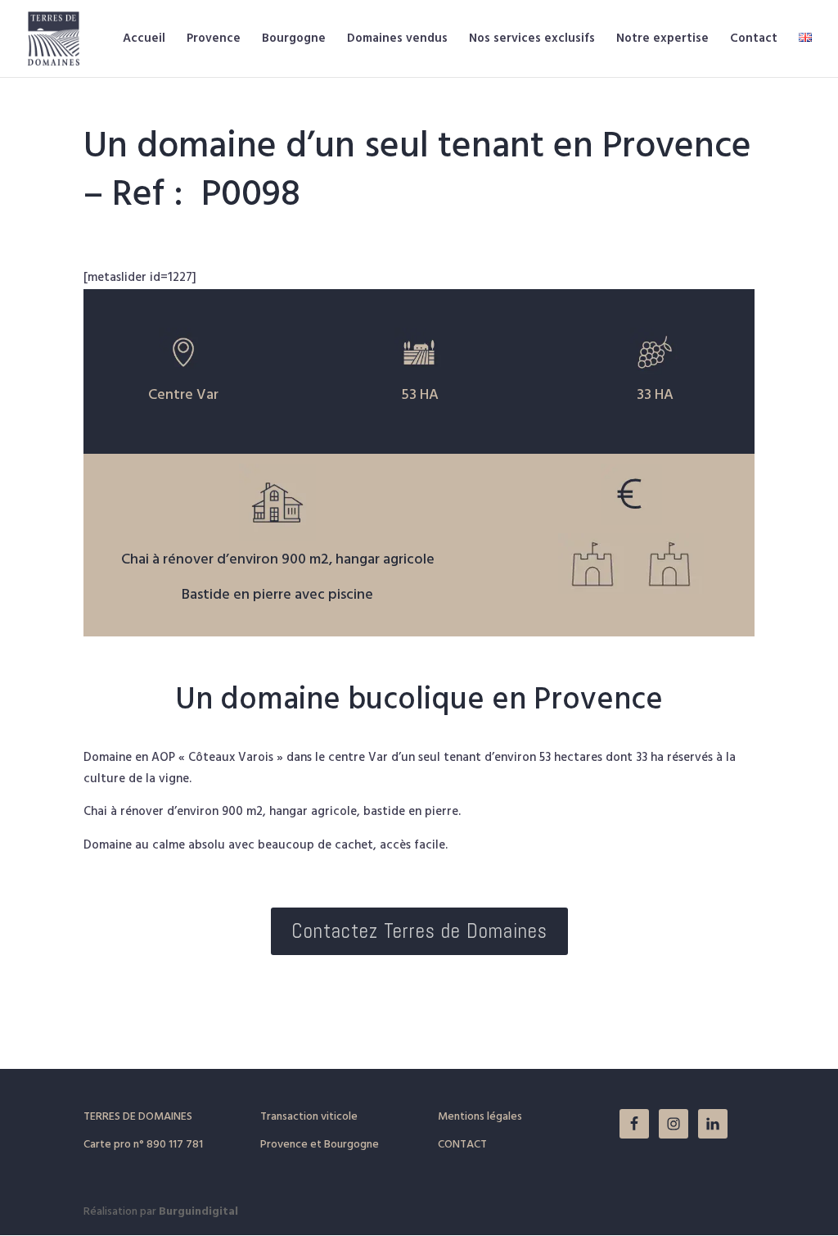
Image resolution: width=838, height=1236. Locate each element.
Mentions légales (480, 1116)
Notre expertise (662, 40)
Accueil (144, 40)
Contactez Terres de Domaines (419, 931)
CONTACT (462, 1144)
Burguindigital (198, 1211)
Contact (753, 40)
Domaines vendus (397, 40)
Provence (214, 40)
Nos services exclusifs (532, 40)
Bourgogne (294, 40)
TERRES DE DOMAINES (137, 1116)
